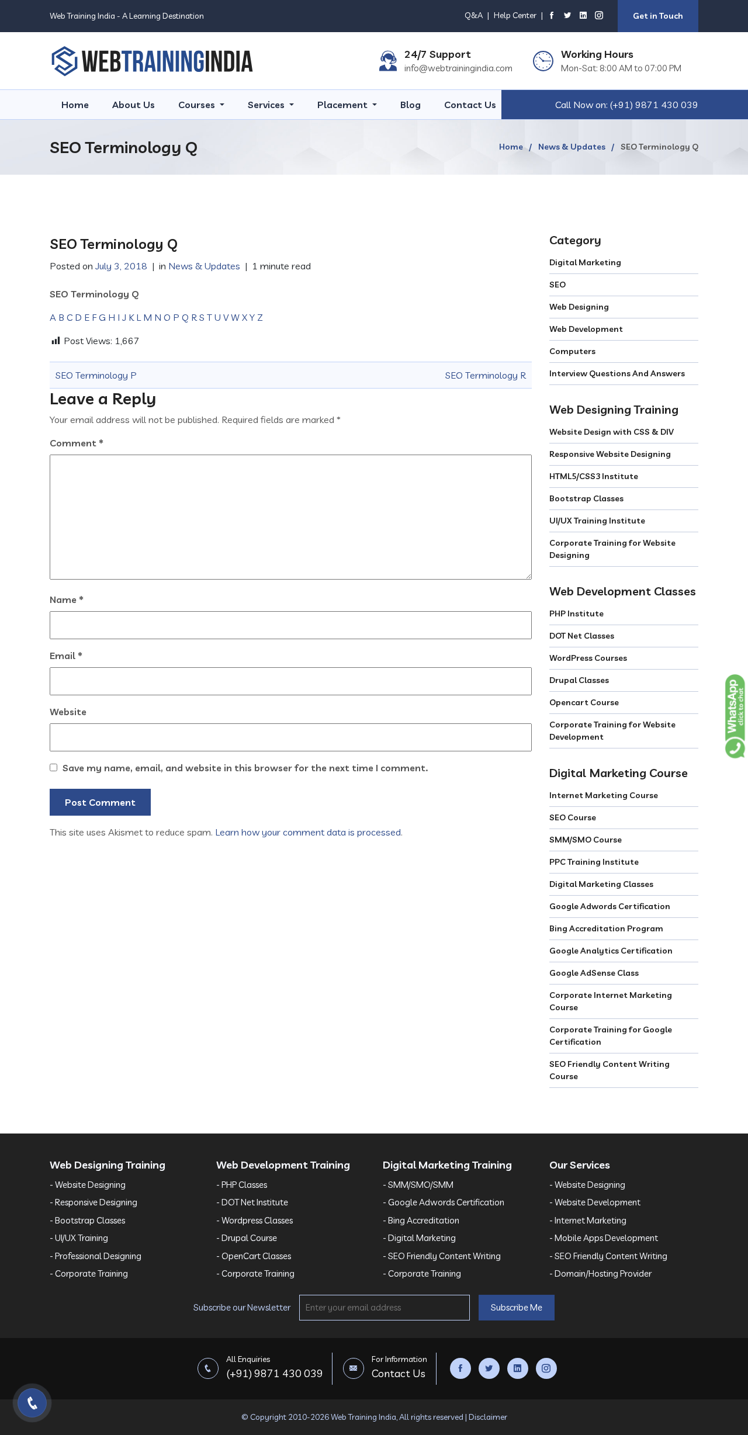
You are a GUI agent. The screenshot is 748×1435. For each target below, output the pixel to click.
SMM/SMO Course (585, 839)
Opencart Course (584, 702)
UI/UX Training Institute (597, 520)
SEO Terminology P (96, 375)
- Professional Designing (95, 1255)
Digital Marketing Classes (601, 884)
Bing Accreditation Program (606, 928)
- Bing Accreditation (421, 1220)
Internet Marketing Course (603, 795)
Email (66, 655)
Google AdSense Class (594, 973)
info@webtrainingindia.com (458, 68)
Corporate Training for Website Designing (612, 549)
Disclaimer (488, 1417)
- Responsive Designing (93, 1202)
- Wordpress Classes (254, 1220)
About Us (133, 104)
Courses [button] (197, 104)
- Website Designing (88, 1184)
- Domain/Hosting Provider (600, 1273)
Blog (410, 104)
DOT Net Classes (581, 635)
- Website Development (594, 1202)
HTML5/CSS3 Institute (593, 476)
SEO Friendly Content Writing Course (609, 1070)
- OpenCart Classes (253, 1255)
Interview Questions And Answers (617, 373)
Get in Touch (658, 16)
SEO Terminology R (485, 375)
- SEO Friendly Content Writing (442, 1255)
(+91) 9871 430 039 (654, 104)
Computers (572, 351)
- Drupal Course (246, 1237)
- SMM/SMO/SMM (418, 1184)
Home (75, 104)
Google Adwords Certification (609, 906)
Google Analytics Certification (611, 950)
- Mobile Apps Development (603, 1237)
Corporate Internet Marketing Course (610, 1001)
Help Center (515, 15)
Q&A (474, 15)
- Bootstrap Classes (87, 1220)
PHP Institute (576, 613)
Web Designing (579, 306)
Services (267, 104)
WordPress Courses (588, 658)
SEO (557, 284)
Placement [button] (343, 104)
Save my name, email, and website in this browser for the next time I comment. (245, 768)
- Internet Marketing (587, 1220)
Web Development (586, 329)
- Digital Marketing (419, 1237)
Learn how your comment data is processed (308, 832)
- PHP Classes (241, 1184)
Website (68, 712)
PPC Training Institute (594, 862)
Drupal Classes (579, 680)
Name (67, 599)
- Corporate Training (89, 1273)
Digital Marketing (585, 262)
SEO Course (572, 817)
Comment (76, 443)
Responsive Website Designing (610, 454)
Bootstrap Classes (586, 498)
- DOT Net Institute (252, 1202)
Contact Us (470, 104)
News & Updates (571, 146)
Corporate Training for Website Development (612, 730)
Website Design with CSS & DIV (611, 432)
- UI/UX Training (79, 1237)
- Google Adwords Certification (443, 1202)
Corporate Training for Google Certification (610, 1035)
